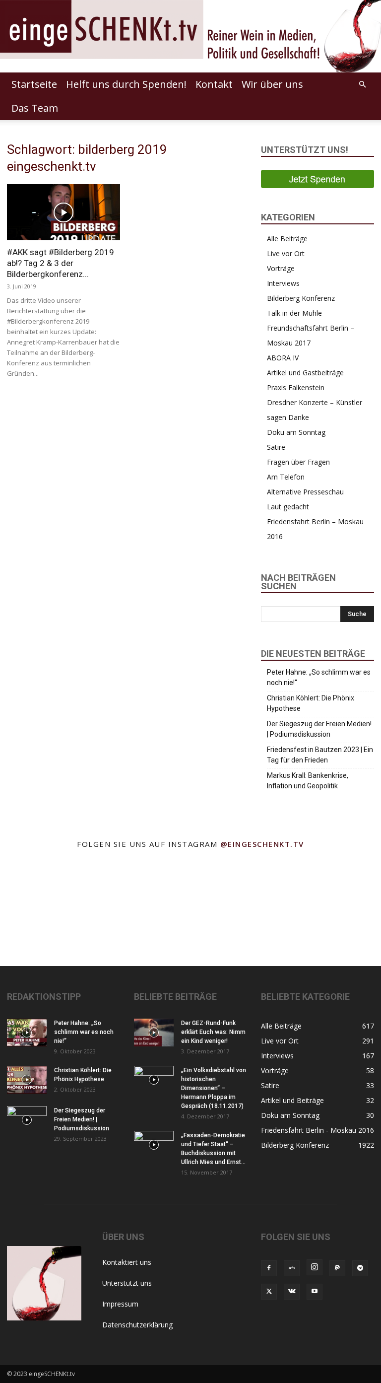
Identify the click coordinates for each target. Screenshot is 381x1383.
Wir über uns (272, 84)
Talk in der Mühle (294, 313)
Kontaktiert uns (126, 1262)
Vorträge (281, 268)
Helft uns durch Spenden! (126, 84)
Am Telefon (286, 477)
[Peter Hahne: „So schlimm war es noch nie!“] (27, 1032)
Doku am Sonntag (296, 432)
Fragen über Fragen (298, 462)
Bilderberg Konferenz (301, 298)
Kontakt (214, 84)
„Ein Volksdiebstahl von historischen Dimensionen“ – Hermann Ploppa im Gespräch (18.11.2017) (213, 1088)
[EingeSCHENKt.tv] (190, 36)
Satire (276, 447)
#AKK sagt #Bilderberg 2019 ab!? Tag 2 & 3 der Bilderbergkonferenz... (60, 263)
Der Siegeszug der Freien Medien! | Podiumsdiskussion (319, 729)
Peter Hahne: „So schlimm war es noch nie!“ (319, 677)
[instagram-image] (26, 882)
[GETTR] (292, 1268)
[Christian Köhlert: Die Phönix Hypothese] (27, 1080)
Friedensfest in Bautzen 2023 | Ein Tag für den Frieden (320, 755)
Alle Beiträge (287, 238)
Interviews (283, 283)
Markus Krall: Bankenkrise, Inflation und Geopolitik (307, 780)
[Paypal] (337, 1268)
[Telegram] (360, 1268)
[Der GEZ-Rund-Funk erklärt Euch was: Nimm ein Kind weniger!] (154, 1032)
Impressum (120, 1304)
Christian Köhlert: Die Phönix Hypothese (310, 703)
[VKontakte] (292, 1292)
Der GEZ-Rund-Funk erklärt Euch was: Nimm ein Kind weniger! (213, 1032)
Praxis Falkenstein (295, 387)
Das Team (34, 108)
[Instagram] (314, 1267)
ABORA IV (283, 357)
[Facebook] (269, 1268)
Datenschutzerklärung (137, 1324)
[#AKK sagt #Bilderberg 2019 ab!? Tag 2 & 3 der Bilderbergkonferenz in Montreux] (63, 212)
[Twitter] (269, 1292)
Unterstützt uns (127, 1283)
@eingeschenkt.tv (262, 844)
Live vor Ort (286, 253)
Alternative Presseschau (305, 491)
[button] (362, 84)
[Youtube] (314, 1292)
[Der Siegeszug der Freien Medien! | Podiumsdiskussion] (27, 1120)
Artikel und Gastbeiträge (305, 372)
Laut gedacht (288, 506)
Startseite (34, 84)
